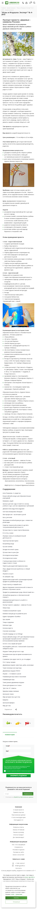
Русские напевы (7, 546)
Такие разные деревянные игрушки (13, 682)
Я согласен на (19, 797)
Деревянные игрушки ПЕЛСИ (11, 671)
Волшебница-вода (8, 544)
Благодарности (18, 820)
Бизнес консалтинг (18, 855)
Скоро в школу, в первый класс (12, 584)
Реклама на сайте (18, 852)
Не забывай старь (8, 576)
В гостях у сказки (8, 533)
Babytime (5, 700)
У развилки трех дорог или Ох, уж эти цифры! (16, 659)
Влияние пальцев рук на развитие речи (15, 613)
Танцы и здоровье (8, 622)
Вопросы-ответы (18, 827)
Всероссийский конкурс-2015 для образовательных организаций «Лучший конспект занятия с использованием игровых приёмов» (18, 639)
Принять (16, 898)
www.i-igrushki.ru (30, 877)
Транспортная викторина (10, 541)
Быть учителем (7, 517)
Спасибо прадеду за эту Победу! (12, 634)
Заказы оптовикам (18, 830)
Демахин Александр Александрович (13, 509)
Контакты (19, 868)
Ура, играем (6, 619)
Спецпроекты (18, 847)
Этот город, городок (9, 662)
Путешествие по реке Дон (11, 552)
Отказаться (16, 902)
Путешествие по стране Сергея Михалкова (16, 530)
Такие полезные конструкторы (12, 668)
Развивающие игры (8, 679)
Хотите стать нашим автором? (12, 644)
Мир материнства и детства (11, 697)
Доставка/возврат (18, 837)
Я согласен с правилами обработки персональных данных (19, 770)
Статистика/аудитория (18, 817)
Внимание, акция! (8, 501)
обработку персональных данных (23, 797)
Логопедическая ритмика (10, 555)
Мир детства (7, 705)
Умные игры (6, 608)
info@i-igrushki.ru (20, 866)
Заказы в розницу (18, 832)
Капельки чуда (7, 625)
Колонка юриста (8, 628)
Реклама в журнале (18, 849)
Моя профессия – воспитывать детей (14, 514)
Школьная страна (8, 694)
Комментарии (10, 734)
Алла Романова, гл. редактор (12, 493)
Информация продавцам (18, 842)
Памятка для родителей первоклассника (15, 566)
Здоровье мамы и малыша (11, 691)
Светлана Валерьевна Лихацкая (12, 511)
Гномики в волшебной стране (12, 611)
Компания (18, 807)
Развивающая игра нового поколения (14, 676)
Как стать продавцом (18, 844)
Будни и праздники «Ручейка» (12, 616)
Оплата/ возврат (18, 835)
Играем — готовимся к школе (12, 674)
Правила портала (18, 812)
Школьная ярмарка (8, 703)
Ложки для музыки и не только (12, 685)
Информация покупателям (18, 824)
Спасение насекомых (9, 631)
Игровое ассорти (8, 574)
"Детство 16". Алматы (9, 688)
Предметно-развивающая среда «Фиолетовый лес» (18, 592)
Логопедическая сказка (10, 558)
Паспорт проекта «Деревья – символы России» (17, 605)
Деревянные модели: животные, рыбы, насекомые (18, 665)
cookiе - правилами (16, 894)
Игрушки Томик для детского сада (13, 651)
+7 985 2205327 (20, 863)
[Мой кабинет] (26, 3)
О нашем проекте (18, 810)
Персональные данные (18, 815)
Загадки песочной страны (10, 549)
